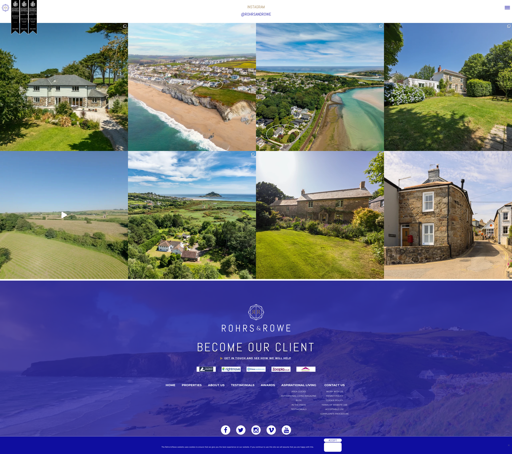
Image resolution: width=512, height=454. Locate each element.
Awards (268, 385)
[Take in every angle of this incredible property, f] (64, 215)
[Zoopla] (281, 369)
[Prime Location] (256, 369)
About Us (216, 385)
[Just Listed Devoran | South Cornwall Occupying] (448, 87)
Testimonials (242, 385)
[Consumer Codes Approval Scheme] (306, 369)
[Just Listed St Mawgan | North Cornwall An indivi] (64, 87)
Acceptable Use (334, 409)
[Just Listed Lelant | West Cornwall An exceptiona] (320, 87)
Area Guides (298, 391)
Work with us (334, 391)
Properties (192, 385)
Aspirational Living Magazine (298, 396)
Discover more (333, 447)
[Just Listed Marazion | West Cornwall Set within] (192, 215)
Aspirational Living (298, 385)
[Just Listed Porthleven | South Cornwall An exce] (192, 87)
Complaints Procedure (334, 414)
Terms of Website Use (334, 405)
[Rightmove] (231, 369)
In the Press (298, 405)
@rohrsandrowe (256, 14)
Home (170, 385)
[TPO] (206, 369)
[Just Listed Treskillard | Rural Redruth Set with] (320, 215)
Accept (333, 440)
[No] (508, 445)
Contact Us (334, 385)
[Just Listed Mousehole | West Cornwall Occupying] (448, 215)
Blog (299, 400)
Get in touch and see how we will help (257, 358)
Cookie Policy (334, 400)
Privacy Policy (334, 396)
